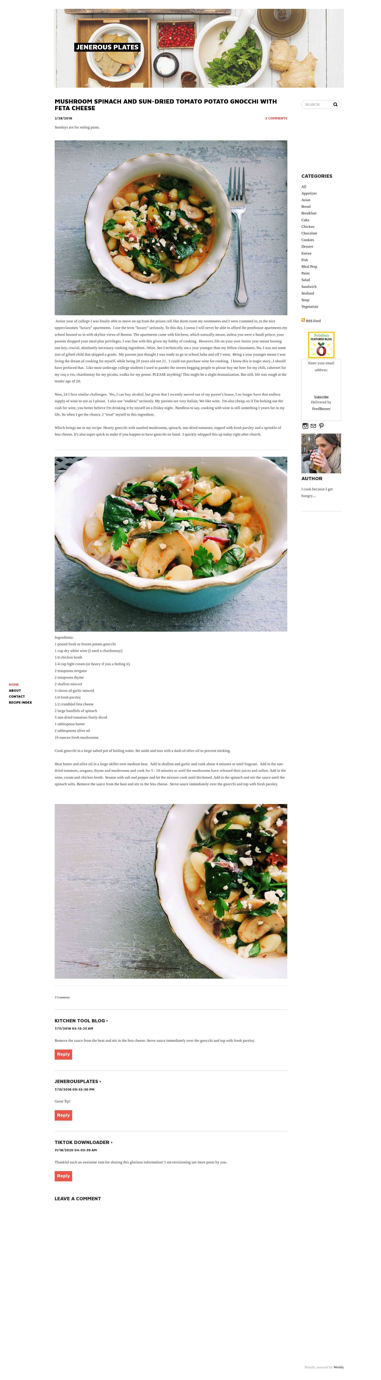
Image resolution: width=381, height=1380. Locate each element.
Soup (305, 300)
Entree (306, 253)
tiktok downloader (82, 1142)
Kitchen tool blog (80, 1020)
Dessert (307, 246)
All (303, 187)
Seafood (307, 293)
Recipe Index (20, 702)
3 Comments (276, 118)
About (15, 690)
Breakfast (308, 213)
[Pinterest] (321, 426)
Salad (305, 280)
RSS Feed (313, 321)
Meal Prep (309, 266)
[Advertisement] (341, 142)
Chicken (307, 227)
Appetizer (309, 193)
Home (14, 684)
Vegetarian (309, 306)
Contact (17, 696)
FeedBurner (321, 409)
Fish (304, 260)
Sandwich (309, 287)
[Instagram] (305, 426)
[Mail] (313, 426)
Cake (305, 220)
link (107, 1021)
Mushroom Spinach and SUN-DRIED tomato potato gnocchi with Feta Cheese (166, 104)
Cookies (307, 240)
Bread (306, 206)
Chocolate (309, 233)
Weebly (339, 1367)
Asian (305, 200)
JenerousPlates (76, 1081)
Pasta (305, 273)
